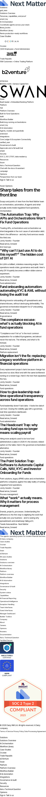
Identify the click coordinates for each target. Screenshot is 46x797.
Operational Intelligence (9, 601)
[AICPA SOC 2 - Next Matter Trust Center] (23, 651)
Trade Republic (5, 548)
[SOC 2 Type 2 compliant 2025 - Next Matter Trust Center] (23, 701)
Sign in (3, 180)
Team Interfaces (6, 607)
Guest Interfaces (6, 610)
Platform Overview (7, 768)
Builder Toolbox (6, 617)
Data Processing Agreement (35, 731)
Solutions (3, 7)
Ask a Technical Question (9, 638)
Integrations (4, 583)
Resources (4, 159)
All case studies (6, 557)
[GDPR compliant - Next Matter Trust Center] (23, 669)
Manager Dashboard (7, 614)
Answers (3, 631)
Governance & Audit (7, 586)
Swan (2, 551)
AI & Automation (6, 580)
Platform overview (7, 574)
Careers (3, 625)
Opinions (3, 628)
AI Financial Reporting (8, 598)
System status (5, 592)
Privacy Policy (19, 731)
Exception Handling (7, 604)
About (2, 622)
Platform (3, 105)
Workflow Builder (6, 577)
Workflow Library (7, 746)
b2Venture (4, 554)
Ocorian (3, 544)
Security (3, 589)
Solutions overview (7, 562)
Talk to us (10, 180)
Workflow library (6, 568)
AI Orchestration (6, 565)
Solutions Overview (8, 740)
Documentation (6, 634)
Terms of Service (6, 731)
